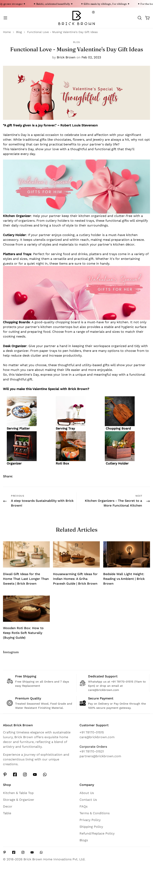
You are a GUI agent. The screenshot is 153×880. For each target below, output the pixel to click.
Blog (19, 32)
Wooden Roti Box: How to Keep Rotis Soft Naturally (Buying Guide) (23, 632)
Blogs (83, 840)
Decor (7, 806)
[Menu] (5, 17)
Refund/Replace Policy (97, 833)
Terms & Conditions (94, 813)
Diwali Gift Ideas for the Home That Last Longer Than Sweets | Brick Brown (26, 578)
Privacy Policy (90, 820)
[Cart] (147, 17)
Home (7, 32)
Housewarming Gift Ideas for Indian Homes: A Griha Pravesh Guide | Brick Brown (75, 578)
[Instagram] (25, 775)
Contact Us (88, 800)
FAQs (83, 806)
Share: (8, 476)
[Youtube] (35, 775)
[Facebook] (15, 775)
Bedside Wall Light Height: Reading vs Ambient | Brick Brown (124, 578)
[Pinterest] (5, 775)
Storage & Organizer (18, 800)
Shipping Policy (91, 827)
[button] (139, 17)
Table (7, 813)
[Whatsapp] (45, 775)
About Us (86, 793)
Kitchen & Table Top (18, 793)
